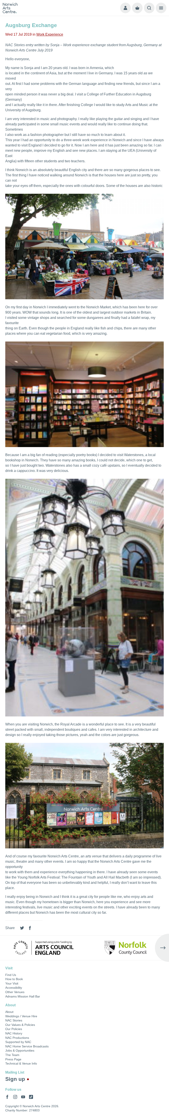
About (9, 1012)
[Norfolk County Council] (125, 948)
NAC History (13, 1033)
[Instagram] (15, 1097)
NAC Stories (13, 1020)
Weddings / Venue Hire (21, 1016)
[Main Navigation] (161, 8)
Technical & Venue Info (21, 1063)
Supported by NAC (18, 1042)
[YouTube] (23, 1097)
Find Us (10, 975)
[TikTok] (31, 1097)
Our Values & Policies (20, 1025)
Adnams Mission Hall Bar (22, 996)
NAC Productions (17, 1037)
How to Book (14, 979)
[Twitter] (22, 928)
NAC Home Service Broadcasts (27, 1046)
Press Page (13, 1059)
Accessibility (13, 987)
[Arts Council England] (43, 948)
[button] (7, 948)
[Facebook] (30, 928)
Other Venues (14, 992)
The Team (12, 1055)
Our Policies (13, 1029)
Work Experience (49, 34)
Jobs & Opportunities (19, 1050)
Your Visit (11, 983)
